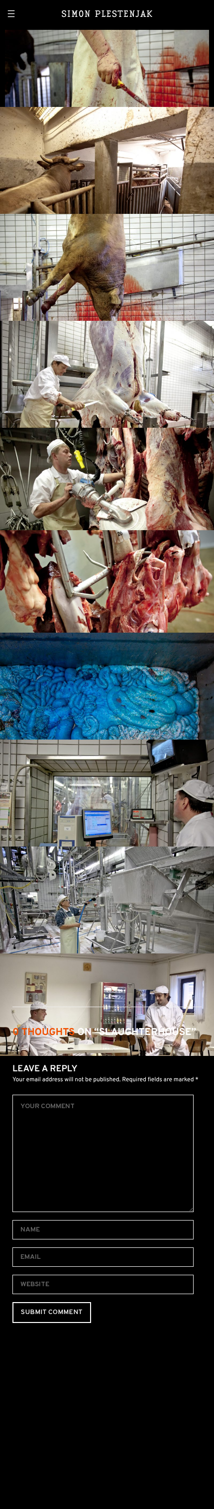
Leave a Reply (44, 1069)
